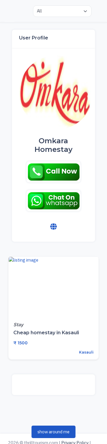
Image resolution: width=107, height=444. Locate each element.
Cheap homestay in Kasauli (46, 332)
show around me (53, 432)
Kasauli (86, 352)
